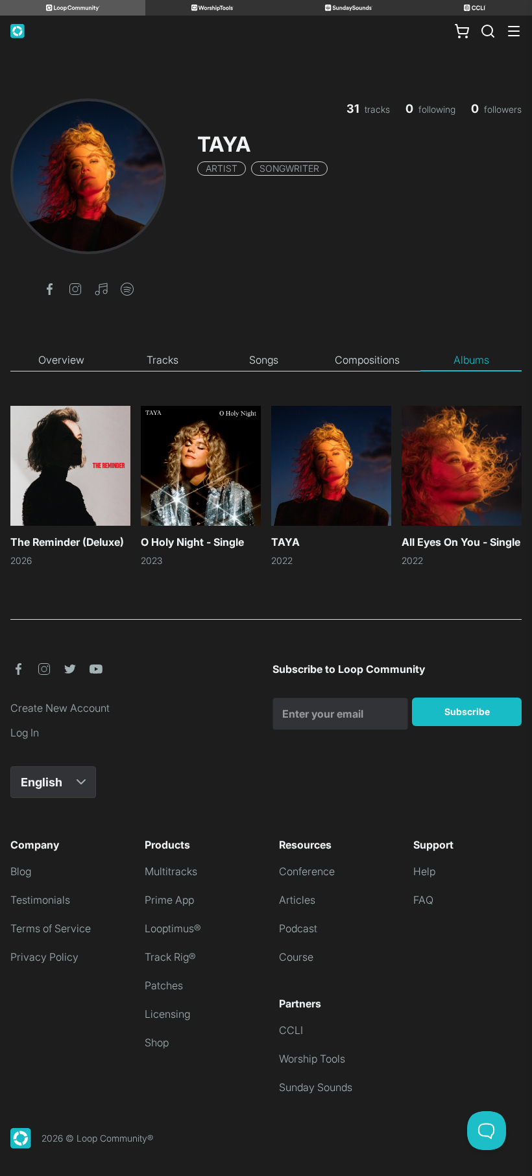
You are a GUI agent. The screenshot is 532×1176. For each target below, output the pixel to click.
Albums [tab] (471, 359)
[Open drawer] (514, 31)
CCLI (291, 1030)
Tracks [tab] (162, 359)
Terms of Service (50, 928)
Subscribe (467, 711)
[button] (49, 287)
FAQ (423, 899)
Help (424, 871)
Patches (164, 985)
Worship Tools (312, 1058)
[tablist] (266, 360)
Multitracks (171, 871)
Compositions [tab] (367, 359)
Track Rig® (170, 956)
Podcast (298, 928)
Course (296, 956)
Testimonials (40, 899)
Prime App (169, 899)
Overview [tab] (61, 359)
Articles (297, 899)
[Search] (488, 31)
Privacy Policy (44, 956)
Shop (157, 1042)
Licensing (167, 1013)
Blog (20, 871)
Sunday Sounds (315, 1087)
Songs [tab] (263, 359)
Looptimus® (173, 928)
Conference (307, 871)
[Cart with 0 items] (462, 31)
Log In (24, 732)
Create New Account (60, 707)
